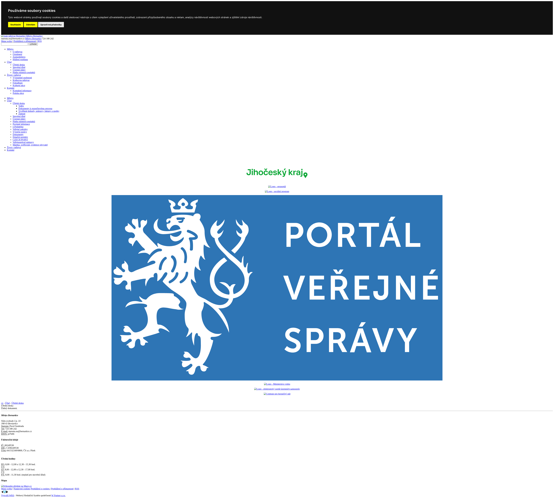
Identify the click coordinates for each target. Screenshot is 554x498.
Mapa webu (6, 41)
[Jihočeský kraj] (277, 181)
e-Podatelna (18, 126)
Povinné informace (21, 124)
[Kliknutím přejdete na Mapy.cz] (16, 486)
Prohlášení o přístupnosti (25, 41)
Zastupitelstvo (19, 57)
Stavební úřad (19, 67)
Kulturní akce (19, 85)
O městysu (17, 51)
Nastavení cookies (22, 488)
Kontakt (10, 88)
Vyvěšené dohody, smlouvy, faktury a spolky (38, 111)
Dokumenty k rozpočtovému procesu (35, 108)
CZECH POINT (20, 139)
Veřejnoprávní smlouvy (23, 142)
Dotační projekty (20, 137)
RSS (40, 41)
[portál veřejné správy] (277, 287)
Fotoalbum (18, 83)
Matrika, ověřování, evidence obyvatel (30, 145)
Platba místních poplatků (24, 72)
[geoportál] (277, 186)
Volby (21, 106)
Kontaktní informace (22, 90)
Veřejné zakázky (20, 129)
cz (2, 403)
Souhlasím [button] (15, 24)
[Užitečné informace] (277, 394)
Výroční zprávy (20, 132)
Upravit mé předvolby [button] (51, 24)
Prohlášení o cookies (40, 488)
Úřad (9, 62)
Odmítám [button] (30, 24)
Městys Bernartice (33, 38)
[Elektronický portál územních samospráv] (277, 389)
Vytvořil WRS (7, 495)
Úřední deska (19, 64)
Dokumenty (18, 134)
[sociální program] (277, 191)
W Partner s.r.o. (58, 495)
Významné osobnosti (22, 77)
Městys (10, 49)
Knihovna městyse (21, 80)
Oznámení (17, 54)
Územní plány (19, 70)
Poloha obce (18, 93)
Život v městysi (14, 75)
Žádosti (21, 113)
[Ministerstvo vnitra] (277, 384)
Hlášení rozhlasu (20, 59)
